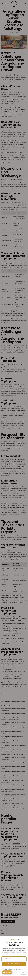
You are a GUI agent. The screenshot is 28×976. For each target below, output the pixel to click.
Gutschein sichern (14, 964)
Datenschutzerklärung (18, 969)
